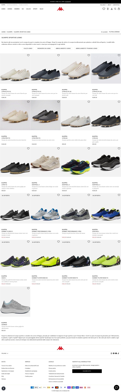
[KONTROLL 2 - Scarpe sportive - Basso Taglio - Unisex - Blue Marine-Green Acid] (36, 181)
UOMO (3, 9)
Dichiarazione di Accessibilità (56, 379)
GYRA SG (105, 139)
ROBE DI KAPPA (23, 4)
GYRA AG (74, 138)
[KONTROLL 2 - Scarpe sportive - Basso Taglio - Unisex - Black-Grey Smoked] (39, 181)
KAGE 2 (14, 278)
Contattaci (27, 368)
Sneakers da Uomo (44, 48)
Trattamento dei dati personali (56, 373)
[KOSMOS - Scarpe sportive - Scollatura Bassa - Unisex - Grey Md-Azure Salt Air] (3, 321)
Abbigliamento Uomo (63, 48)
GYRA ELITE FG (14, 92)
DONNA (10, 9)
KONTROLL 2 (45, 185)
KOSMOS (13, 325)
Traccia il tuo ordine (7, 365)
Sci (23, 9)
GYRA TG (14, 185)
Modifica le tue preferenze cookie (57, 365)
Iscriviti (87, 371)
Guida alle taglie (6, 373)
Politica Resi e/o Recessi (8, 368)
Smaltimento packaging (31, 371)
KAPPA (3, 4)
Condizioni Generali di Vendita (56, 376)
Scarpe (9, 32)
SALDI (41, 9)
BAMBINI (16, 9)
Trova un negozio (29, 373)
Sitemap (4, 379)
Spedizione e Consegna (8, 371)
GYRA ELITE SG (74, 92)
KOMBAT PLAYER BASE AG (45, 278)
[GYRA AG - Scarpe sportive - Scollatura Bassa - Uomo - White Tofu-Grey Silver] (63, 134)
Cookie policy (52, 371)
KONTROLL (105, 232)
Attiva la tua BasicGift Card (32, 365)
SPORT (35, 9)
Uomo (3, 32)
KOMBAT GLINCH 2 (15, 232)
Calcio (28, 9)
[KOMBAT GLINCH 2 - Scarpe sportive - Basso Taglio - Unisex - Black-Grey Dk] (3, 227)
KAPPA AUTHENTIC (12, 4)
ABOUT (109, 5)
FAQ (3, 376)
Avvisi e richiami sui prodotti (56, 381)
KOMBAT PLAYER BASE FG (75, 278)
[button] (3, 388)
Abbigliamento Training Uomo (86, 48)
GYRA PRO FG (14, 138)
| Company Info (65, 390)
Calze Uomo (28, 48)
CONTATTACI (116, 5)
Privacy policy (52, 368)
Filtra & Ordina (114, 32)
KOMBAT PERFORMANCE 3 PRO (45, 232)
